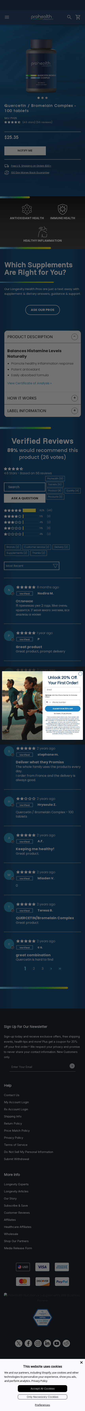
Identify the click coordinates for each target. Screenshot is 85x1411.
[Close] (81, 1362)
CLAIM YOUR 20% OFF (63, 708)
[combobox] (48, 702)
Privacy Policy (39, 1381)
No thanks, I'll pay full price (63, 713)
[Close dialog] (80, 674)
